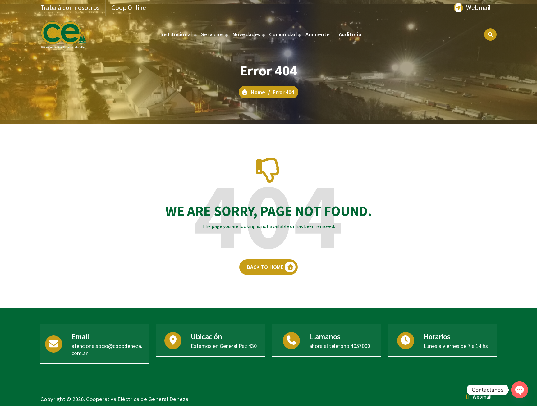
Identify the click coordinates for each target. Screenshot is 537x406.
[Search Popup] (490, 34)
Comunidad (283, 34)
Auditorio (350, 34)
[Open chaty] (519, 389)
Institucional (176, 34)
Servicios (212, 34)
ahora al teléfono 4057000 (339, 345)
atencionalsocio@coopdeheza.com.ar (106, 349)
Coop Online (129, 7)
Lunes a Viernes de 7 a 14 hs (456, 345)
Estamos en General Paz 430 (224, 345)
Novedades (246, 34)
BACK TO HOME (265, 267)
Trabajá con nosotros (70, 7)
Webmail (478, 7)
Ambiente (317, 34)
